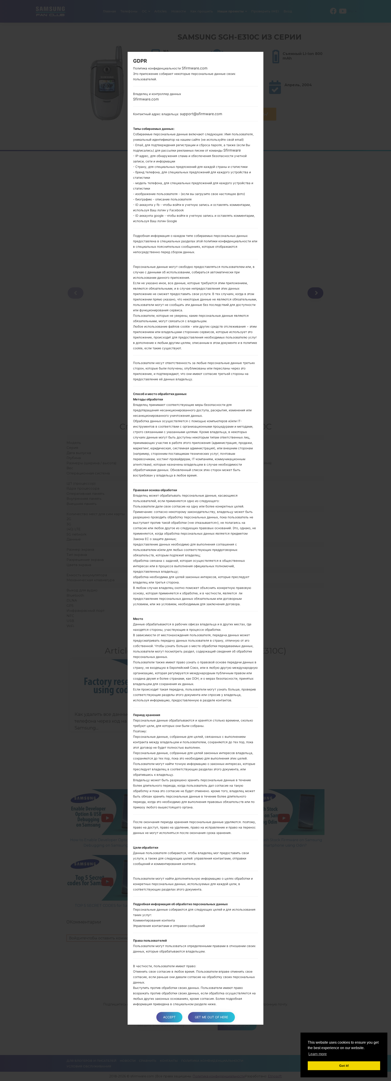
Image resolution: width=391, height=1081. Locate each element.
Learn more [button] (317, 1054)
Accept (169, 1017)
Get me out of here (211, 1017)
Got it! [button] (344, 1065)
